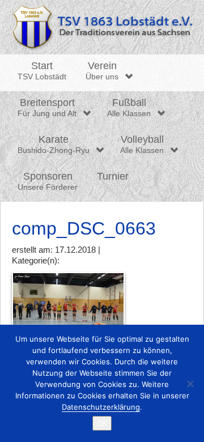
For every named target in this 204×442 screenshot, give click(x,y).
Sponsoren (48, 181)
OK (102, 423)
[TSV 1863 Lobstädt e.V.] (102, 27)
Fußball (129, 107)
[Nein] (190, 383)
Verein (102, 71)
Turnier (113, 176)
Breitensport (47, 107)
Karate (54, 144)
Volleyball (142, 144)
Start (42, 71)
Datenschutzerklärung (101, 406)
